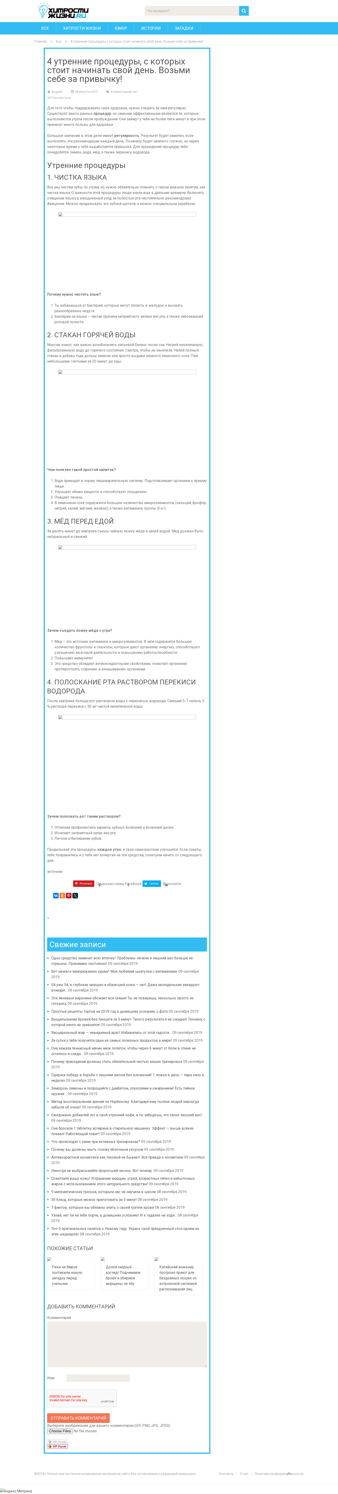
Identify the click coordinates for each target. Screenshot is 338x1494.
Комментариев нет (124, 91)
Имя (50, 1378)
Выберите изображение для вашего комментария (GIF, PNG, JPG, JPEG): (109, 1425)
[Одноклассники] (62, 895)
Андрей (57, 91)
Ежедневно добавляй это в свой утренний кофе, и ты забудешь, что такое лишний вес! (126, 1115)
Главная (40, 41)
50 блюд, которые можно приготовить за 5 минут (94, 1199)
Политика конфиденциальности (279, 1474)
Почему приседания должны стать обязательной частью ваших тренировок (116, 1061)
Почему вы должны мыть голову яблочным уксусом (97, 1149)
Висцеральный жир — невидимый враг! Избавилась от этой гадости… (111, 1032)
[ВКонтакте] (56, 895)
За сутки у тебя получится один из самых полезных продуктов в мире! (111, 1040)
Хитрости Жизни (82, 28)
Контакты (226, 1474)
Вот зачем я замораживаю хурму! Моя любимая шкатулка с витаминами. (114, 971)
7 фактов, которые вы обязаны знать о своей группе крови (102, 1207)
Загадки (184, 28)
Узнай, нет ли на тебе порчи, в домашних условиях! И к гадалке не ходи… (114, 1215)
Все (45, 28)
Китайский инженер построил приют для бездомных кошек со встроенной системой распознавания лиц (178, 1278)
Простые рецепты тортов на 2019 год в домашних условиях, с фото (109, 1011)
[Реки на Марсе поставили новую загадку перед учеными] (71, 1259)
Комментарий (59, 1317)
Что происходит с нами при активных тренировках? (95, 1141)
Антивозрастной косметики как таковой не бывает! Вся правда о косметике (117, 1157)
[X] (75, 895)
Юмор (121, 28)
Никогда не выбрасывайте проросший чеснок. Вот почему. (102, 1170)
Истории (151, 28)
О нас (244, 1474)
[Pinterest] (69, 895)
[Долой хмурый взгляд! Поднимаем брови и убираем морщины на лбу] (125, 1259)
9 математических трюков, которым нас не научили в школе (103, 1192)
